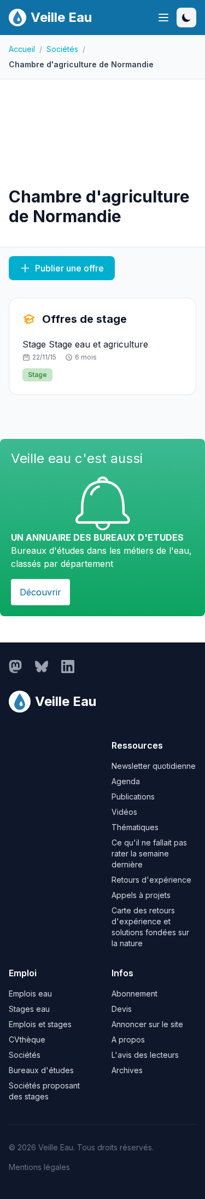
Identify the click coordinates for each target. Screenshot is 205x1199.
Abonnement (134, 993)
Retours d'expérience (151, 879)
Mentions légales (39, 1167)
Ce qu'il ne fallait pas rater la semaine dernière (149, 853)
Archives (127, 1070)
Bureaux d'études (41, 1070)
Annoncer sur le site (147, 1024)
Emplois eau (30, 993)
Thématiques (135, 827)
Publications (133, 796)
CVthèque (27, 1039)
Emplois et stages (40, 1024)
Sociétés (62, 49)
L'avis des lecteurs (145, 1054)
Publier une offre (69, 268)
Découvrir (40, 592)
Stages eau (29, 1008)
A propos (128, 1039)
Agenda (126, 781)
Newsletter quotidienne (154, 766)
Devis (122, 1008)
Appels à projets (141, 895)
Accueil (22, 49)
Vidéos (124, 811)
